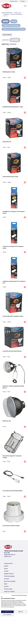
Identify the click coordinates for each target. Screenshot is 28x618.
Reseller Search (9, 574)
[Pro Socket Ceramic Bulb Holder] (14, 477)
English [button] (22, 1)
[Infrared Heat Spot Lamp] (14, 163)
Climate (13, 21)
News (5, 584)
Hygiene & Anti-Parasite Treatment (13, 29)
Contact (6, 579)
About (6, 568)
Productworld (8, 563)
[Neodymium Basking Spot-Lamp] (14, 93)
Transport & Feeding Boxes (11, 25)
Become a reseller (10, 581)
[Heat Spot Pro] (14, 128)
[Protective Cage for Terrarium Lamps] (14, 442)
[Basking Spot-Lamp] (14, 58)
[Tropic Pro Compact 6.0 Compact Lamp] (14, 233)
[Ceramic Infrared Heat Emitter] (14, 337)
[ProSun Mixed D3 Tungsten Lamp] (14, 302)
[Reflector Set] (14, 407)
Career (6, 571)
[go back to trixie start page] (6, 6)
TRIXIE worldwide (9, 576)
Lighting (5, 21)
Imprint (6, 586)
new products (7, 35)
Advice (6, 566)
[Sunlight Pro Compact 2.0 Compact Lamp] (14, 198)
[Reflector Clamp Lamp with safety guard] (14, 372)
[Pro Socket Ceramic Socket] (14, 512)
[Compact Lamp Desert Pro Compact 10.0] (14, 267)
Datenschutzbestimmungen (19, 595)
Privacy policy (8, 589)
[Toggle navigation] (25, 6)
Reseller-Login (13, 1)
